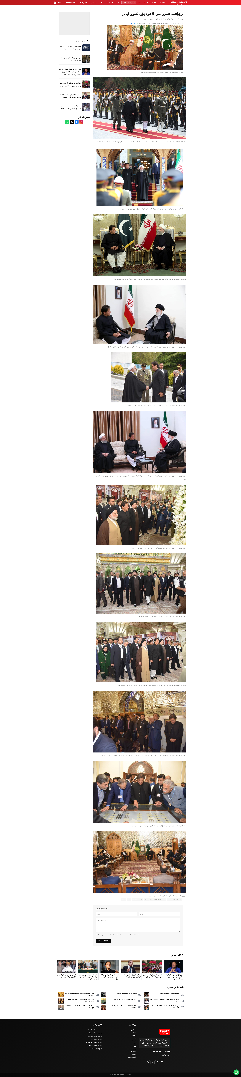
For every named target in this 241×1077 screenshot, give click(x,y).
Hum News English (96, 1049)
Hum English (70, 2)
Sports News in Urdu (95, 1033)
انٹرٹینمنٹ (110, 2)
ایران (151, 899)
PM (164, 899)
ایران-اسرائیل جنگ (128, 2)
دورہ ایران (140, 899)
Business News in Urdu (94, 1036)
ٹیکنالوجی (93, 2)
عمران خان (135, 899)
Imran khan (175, 899)
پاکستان (146, 2)
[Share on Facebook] (131, 23)
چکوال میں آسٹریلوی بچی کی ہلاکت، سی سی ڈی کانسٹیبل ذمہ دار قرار (70, 47)
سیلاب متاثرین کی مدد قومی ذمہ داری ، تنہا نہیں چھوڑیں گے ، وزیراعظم (70, 96)
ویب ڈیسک (180, 24)
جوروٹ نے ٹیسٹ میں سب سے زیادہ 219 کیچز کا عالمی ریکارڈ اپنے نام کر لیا (70, 107)
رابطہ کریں (167, 1051)
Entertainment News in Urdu (93, 1042)
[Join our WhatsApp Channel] (236, 1072)
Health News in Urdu (95, 1045)
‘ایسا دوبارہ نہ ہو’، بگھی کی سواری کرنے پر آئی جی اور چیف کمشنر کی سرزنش (70, 84)
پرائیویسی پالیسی (157, 1051)
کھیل (117, 2)
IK (180, 899)
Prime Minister (158, 899)
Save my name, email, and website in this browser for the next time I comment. (121, 935)
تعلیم (135, 1046)
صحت (134, 1049)
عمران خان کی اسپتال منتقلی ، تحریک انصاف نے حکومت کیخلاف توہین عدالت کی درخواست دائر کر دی (70, 72)
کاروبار (101, 2)
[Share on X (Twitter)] (134, 23)
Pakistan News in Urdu (95, 1030)
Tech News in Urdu (96, 1039)
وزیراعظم (123, 899)
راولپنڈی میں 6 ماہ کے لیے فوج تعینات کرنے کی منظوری (70, 59)
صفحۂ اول (162, 2)
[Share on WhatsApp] (137, 23)
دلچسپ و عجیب (82, 2)
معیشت (134, 1041)
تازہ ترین (154, 2)
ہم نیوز (129, 899)
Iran (169, 899)
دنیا (139, 2)
